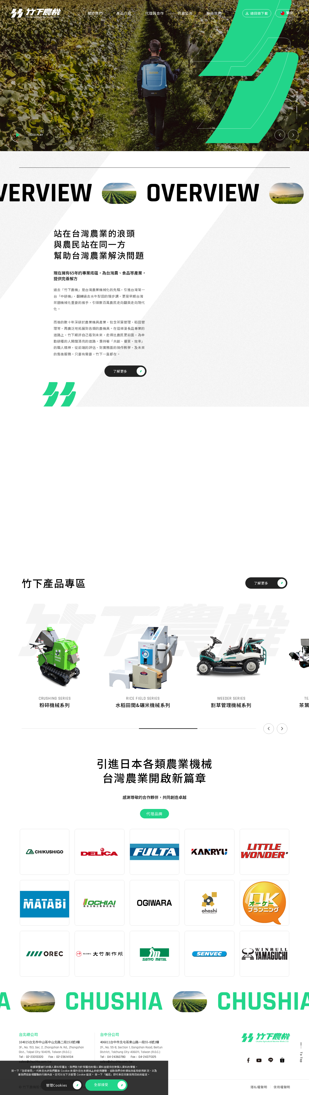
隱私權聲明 (259, 1087)
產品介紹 (123, 13)
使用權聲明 (281, 1087)
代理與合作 (154, 13)
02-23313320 (34, 1057)
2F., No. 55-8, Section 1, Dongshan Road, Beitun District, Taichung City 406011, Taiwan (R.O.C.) (131, 1049)
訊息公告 (185, 13)
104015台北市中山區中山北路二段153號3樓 (49, 1042)
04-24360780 (116, 1057)
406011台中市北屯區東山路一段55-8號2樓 (129, 1042)
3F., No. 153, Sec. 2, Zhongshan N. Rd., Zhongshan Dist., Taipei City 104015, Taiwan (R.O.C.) (51, 1049)
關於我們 (95, 13)
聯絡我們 (214, 13)
